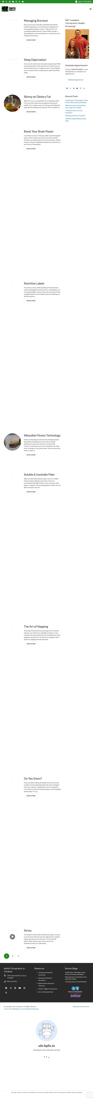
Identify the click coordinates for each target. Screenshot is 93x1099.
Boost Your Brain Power (39, 131)
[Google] (9, 1)
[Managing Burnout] (12, 27)
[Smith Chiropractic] (9, 9)
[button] (90, 9)
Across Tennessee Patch (45, 992)
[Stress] (12, 936)
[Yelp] (19, 1)
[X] (6, 1)
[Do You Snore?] (12, 844)
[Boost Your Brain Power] (12, 197)
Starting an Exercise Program (75, 116)
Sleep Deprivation (35, 59)
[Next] (18, 956)
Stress (28, 930)
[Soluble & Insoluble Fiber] (12, 541)
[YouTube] (13, 1)
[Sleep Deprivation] (12, 66)
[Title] (22, 1)
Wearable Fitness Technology (42, 435)
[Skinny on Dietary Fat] (12, 103)
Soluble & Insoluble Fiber (39, 474)
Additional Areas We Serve (81, 1006)
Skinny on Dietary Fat (37, 96)
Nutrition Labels (34, 283)
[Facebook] (3, 1)
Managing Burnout (36, 20)
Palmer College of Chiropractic (47, 989)
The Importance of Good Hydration (76, 982)
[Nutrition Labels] (12, 349)
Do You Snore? (33, 778)
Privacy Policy (8, 1009)
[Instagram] (16, 1)
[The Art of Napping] (12, 692)
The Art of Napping (36, 626)
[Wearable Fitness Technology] (12, 442)
